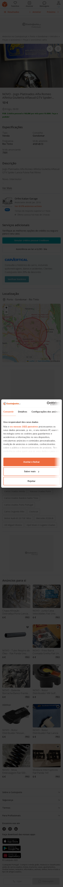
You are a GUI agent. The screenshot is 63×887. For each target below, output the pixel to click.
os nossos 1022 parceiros (24, 426)
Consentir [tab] (8, 411)
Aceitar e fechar (31, 461)
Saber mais (30, 471)
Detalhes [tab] (22, 411)
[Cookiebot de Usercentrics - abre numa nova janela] (47, 403)
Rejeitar (32, 481)
